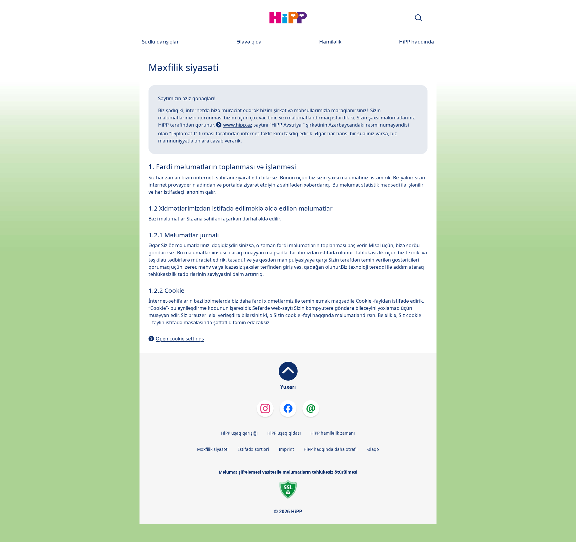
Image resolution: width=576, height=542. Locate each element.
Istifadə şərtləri (253, 449)
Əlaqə (373, 449)
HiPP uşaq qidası (284, 433)
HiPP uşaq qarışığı (239, 433)
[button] (418, 17)
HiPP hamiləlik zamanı (332, 433)
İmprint (286, 449)
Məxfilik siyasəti (213, 449)
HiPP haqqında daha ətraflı (331, 449)
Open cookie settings (180, 338)
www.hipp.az (237, 124)
